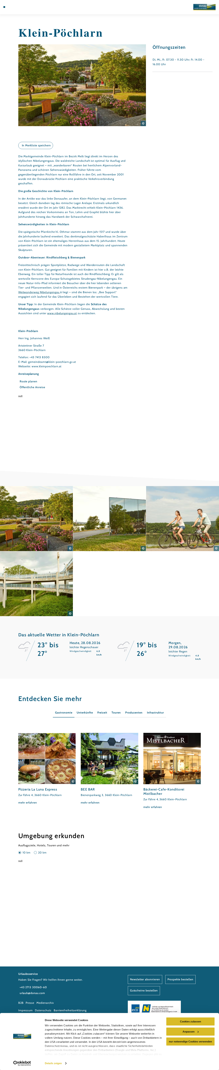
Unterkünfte (85, 712)
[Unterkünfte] (12, 7)
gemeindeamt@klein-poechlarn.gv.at (52, 362)
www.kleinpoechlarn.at (46, 366)
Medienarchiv (45, 1002)
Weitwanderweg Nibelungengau (39, 292)
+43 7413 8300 (39, 357)
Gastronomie (63, 712)
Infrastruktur (155, 712)
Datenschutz (43, 1010)
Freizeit (102, 712)
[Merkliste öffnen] (20, 7)
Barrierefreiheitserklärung (70, 1010)
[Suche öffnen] (24, 7)
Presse (30, 1002)
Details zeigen (53, 1063)
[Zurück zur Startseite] (204, 7)
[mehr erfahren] (47, 769)
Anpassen (189, 1031)
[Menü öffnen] (4, 7)
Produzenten (134, 712)
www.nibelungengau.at (62, 313)
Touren (116, 712)
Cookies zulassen (190, 1021)
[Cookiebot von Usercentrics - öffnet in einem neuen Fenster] (22, 1063)
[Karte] (16, 7)
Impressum (25, 1010)
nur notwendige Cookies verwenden (190, 1041)
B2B (21, 1002)
